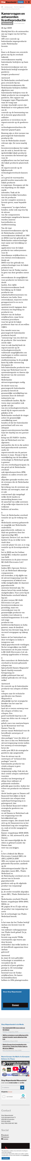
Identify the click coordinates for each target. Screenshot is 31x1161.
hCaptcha (6, 1092)
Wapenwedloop (7, 23)
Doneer (20, 2)
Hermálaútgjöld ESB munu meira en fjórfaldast (14, 1029)
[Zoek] (26, 2)
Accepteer (5, 1158)
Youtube (5, 1139)
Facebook (5, 1135)
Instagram (5, 1137)
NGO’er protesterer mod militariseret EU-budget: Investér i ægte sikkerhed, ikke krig (16, 1037)
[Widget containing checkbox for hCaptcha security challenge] (13, 1096)
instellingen (26, 1155)
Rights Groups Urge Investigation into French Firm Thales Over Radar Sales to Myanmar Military (15, 1046)
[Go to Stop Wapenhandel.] (2, 7)
